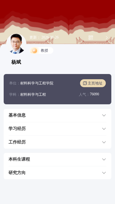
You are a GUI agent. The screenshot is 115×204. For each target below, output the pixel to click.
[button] (57, 115)
